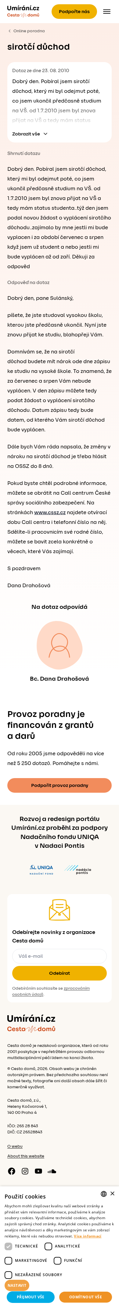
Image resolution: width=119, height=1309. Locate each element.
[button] (59, 1285)
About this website (25, 1156)
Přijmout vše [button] (31, 1297)
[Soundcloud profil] (52, 1171)
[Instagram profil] (25, 1171)
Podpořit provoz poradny (59, 785)
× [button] (112, 1193)
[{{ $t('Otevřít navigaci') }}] (107, 11)
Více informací (87, 1236)
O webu (15, 1146)
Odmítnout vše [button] (85, 1297)
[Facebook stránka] (11, 1171)
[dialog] (59, 1247)
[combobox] (104, 1194)
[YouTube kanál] (38, 1171)
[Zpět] (23, 11)
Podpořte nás (74, 11)
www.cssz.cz (50, 512)
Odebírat (59, 973)
